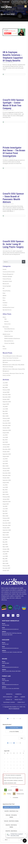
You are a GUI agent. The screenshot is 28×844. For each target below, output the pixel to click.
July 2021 (5, 506)
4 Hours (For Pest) (14, 727)
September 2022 (7, 480)
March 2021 (5, 516)
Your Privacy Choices (9, 702)
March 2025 (5, 416)
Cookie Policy (21, 702)
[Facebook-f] (8, 615)
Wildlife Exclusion (8, 336)
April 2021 (5, 513)
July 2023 (5, 458)
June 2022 (5, 487)
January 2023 (6, 470)
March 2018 (5, 563)
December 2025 (6, 394)
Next (22, 738)
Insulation (5, 302)
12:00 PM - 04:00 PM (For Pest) (11, 811)
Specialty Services (7, 310)
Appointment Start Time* (9, 804)
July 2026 (5, 382)
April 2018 (5, 561)
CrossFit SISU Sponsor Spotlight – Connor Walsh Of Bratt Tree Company (13, 104)
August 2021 (6, 504)
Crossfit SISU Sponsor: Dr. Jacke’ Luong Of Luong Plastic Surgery (13, 244)
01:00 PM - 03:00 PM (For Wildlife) (11, 826)
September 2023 (7, 454)
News (4, 298)
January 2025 (6, 420)
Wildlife (4, 295)
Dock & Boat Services (9, 329)
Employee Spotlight (7, 276)
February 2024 (6, 444)
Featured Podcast (7, 279)
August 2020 (6, 532)
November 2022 (6, 475)
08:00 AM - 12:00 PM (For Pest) (11, 807)
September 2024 (7, 430)
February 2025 (6, 418)
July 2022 (5, 485)
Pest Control (6, 327)
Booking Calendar (15, 786)
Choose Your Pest (8, 331)
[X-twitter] (13, 615)
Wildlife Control (6, 334)
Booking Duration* (7, 724)
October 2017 (6, 570)
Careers (23, 697)
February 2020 (6, 537)
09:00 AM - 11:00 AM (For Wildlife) (11, 816)
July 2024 (5, 435)
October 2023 (6, 451)
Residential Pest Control (8, 307)
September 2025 (7, 401)
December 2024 (6, 423)
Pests (4, 293)
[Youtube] (18, 615)
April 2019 (5, 544)
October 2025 (6, 399)
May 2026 (5, 387)
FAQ (5, 319)
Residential (9, 694)
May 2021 (5, 511)
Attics (4, 300)
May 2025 (5, 411)
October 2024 (6, 428)
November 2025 (6, 397)
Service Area (7, 324)
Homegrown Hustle (7, 281)
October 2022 (6, 478)
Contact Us (9, 699)
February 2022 (6, 497)
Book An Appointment (19, 1)
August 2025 (6, 404)
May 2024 (5, 439)
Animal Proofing (6, 290)
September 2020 (7, 530)
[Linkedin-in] (3, 615)
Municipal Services (8, 341)
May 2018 (5, 558)
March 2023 (5, 466)
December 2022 (6, 473)
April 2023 (5, 463)
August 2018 (6, 551)
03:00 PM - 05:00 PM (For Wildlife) (11, 832)
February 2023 (6, 468)
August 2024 (6, 432)
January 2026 (6, 392)
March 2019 (5, 546)
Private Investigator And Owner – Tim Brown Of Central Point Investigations (14, 151)
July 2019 (5, 539)
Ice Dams (5, 305)
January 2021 (6, 520)
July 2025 (5, 406)
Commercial (18, 694)
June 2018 (5, 556)
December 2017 (6, 568)
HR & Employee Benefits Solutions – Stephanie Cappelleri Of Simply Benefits (13, 56)
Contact (4, 348)
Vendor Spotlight (7, 286)
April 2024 (5, 442)
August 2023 (6, 456)
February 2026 (6, 390)
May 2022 (5, 489)
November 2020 (7, 525)
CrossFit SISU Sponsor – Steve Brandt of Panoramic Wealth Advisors (13, 197)
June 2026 (5, 385)
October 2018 (6, 549)
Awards (4, 269)
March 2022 (5, 494)
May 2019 (5, 542)
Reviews (6, 321)
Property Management (8, 274)
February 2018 (6, 565)
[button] (25, 6)
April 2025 (5, 413)
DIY (3, 288)
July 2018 (5, 554)
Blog (4, 346)
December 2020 (7, 523)
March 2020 (5, 535)
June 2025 (5, 409)
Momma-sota (6, 283)
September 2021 (6, 501)
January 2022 (6, 499)
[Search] (23, 261)
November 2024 (6, 425)
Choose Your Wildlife (9, 343)
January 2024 (6, 447)
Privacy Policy (18, 699)
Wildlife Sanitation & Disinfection (12, 338)
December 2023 (6, 449)
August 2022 (6, 482)
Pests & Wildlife (7, 697)
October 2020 (6, 527)
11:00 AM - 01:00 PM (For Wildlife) (11, 821)
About (4, 317)
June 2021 (5, 508)
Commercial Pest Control (9, 271)
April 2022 (5, 492)
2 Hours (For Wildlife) (14, 731)
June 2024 (5, 437)
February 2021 (6, 518)
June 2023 (5, 461)
